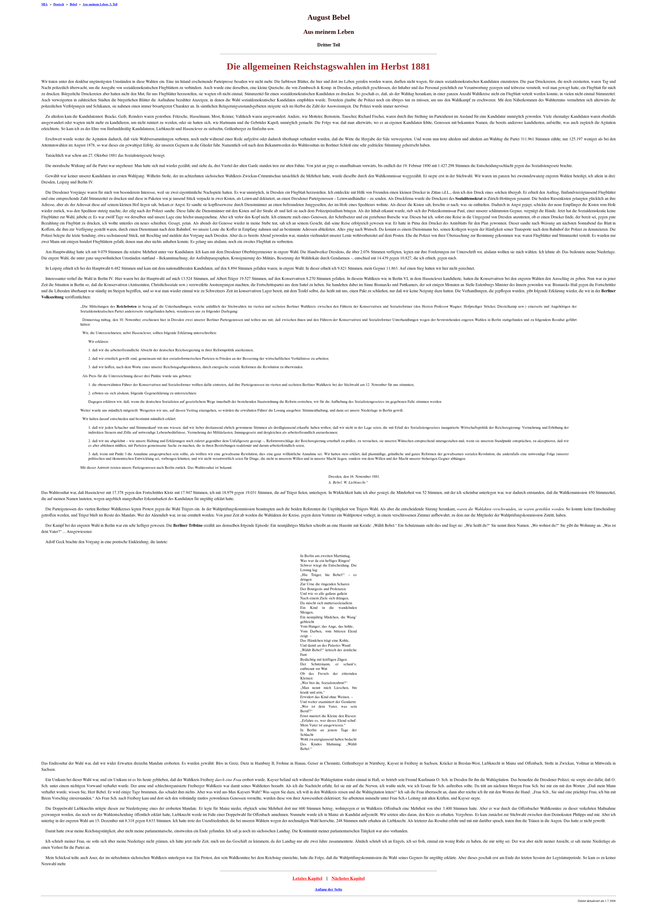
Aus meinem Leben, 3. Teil (100, 4)
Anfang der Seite (328, 889)
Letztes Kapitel (307, 878)
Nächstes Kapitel (348, 878)
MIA (44, 4)
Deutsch (58, 4)
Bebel (73, 4)
